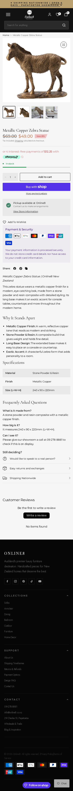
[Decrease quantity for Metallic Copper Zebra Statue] (5, 177)
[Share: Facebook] (14, 268)
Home (6, 35)
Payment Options (12, 675)
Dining (7, 614)
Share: (6, 268)
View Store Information (25, 211)
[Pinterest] (24, 581)
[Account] (49, 14)
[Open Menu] (8, 14)
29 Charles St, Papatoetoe (16, 718)
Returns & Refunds (12, 669)
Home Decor (10, 637)
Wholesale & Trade (13, 724)
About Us (8, 657)
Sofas (6, 602)
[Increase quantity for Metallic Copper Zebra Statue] (15, 177)
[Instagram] (15, 581)
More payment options (36, 193)
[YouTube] (40, 581)
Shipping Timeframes (14, 663)
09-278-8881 (10, 706)
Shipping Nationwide (23, 478)
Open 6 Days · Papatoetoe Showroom (36, 4)
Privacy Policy (46, 754)
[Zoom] (63, 45)
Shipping (19, 140)
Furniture (8, 631)
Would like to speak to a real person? (32, 458)
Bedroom (8, 620)
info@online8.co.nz (13, 712)
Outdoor (8, 625)
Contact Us (9, 686)
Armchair (8, 608)
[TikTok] (32, 581)
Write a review (36, 515)
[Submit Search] (64, 25)
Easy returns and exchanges (27, 468)
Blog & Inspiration (12, 729)
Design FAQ (10, 680)
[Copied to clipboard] (26, 268)
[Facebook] (7, 581)
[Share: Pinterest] (20, 268)
